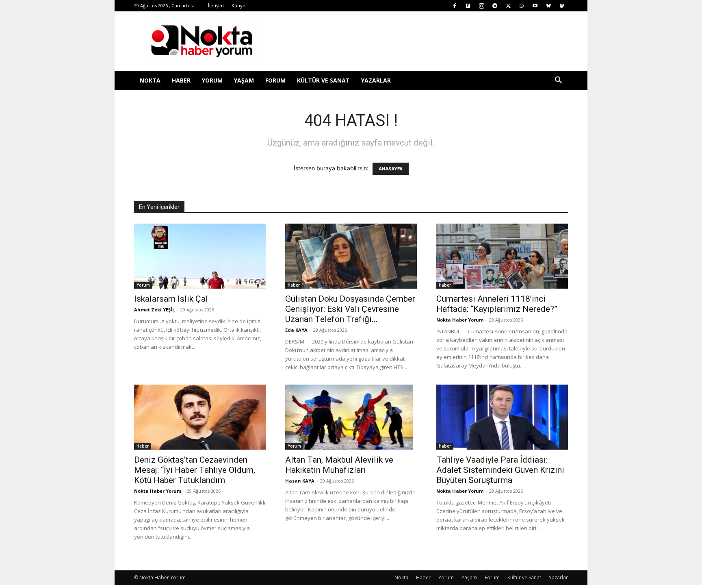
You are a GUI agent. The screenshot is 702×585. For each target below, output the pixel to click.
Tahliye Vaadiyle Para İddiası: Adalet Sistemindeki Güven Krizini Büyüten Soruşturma (500, 470)
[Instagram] (481, 5)
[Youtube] (535, 5)
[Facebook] (454, 5)
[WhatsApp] (522, 5)
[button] (558, 81)
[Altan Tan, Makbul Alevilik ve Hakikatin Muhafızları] (351, 417)
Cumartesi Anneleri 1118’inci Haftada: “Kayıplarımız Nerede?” (496, 304)
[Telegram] (495, 5)
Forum (275, 80)
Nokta (150, 80)
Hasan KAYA (299, 481)
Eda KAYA (296, 330)
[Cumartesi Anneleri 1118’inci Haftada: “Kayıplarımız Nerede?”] (502, 256)
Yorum (212, 80)
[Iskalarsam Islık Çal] (200, 256)
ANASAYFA (391, 169)
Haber (181, 80)
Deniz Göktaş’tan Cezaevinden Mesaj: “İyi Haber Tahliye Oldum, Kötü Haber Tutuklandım (194, 470)
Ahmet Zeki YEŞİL (154, 310)
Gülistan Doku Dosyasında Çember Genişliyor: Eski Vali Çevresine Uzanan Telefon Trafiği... (350, 309)
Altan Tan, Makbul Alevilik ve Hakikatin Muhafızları (339, 465)
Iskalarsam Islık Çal (171, 299)
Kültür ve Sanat (323, 80)
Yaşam (244, 80)
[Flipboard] (468, 5)
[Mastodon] (562, 5)
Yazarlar (376, 80)
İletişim (216, 5)
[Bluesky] (548, 5)
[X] (508, 5)
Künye (238, 5)
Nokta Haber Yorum (459, 320)
